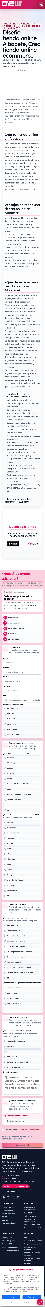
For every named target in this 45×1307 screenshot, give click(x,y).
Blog (25, 1238)
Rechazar (32, 1297)
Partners (27, 1264)
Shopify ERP (7, 1238)
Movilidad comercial (32, 1225)
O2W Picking (7, 1217)
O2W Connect (7, 1211)
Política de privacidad (19, 1303)
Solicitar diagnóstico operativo (16, 1186)
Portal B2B (28, 1213)
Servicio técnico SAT (32, 1228)
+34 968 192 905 (12, 1176)
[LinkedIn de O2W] (3, 1197)
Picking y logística (31, 1216)
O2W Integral (7, 1207)
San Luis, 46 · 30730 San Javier (19, 1181)
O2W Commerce (8, 1214)
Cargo (5, 695)
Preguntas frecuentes (33, 1244)
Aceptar (11, 1297)
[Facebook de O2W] (13, 1197)
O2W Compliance (9, 1223)
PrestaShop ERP (8, 1241)
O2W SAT (5, 1220)
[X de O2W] (18, 1197)
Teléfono (7, 686)
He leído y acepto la (22, 1130)
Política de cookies (35, 1303)
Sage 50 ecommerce (10, 1247)
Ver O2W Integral (10, 1191)
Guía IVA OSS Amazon (33, 1241)
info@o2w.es (10, 1178)
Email (6, 677)
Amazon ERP (7, 1244)
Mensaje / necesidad (11, 1072)
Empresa (6, 667)
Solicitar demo (22, 70)
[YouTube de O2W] (8, 1197)
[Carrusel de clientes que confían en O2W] (22, 543)
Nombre (7, 658)
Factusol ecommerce (10, 1250)
